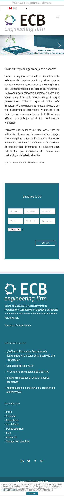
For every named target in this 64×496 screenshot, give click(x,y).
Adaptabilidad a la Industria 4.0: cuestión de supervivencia (31, 390)
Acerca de (11, 437)
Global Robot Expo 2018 (20, 365)
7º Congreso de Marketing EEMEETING (28, 371)
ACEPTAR (32, 493)
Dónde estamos (14, 428)
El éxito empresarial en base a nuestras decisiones (28, 379)
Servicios (11, 416)
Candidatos (12, 424)
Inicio (9, 411)
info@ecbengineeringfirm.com (38, 3)
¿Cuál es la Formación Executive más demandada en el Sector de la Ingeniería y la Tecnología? (31, 355)
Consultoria (12, 420)
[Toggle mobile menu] (57, 16)
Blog (8, 432)
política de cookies (9, 490)
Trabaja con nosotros (17, 441)
